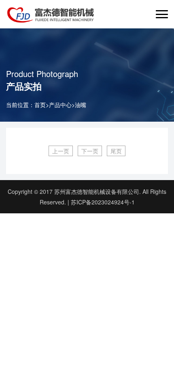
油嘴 (80, 105)
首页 (40, 105)
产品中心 (60, 105)
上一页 (60, 151)
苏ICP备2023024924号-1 (103, 202)
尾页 (116, 151)
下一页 (89, 151)
